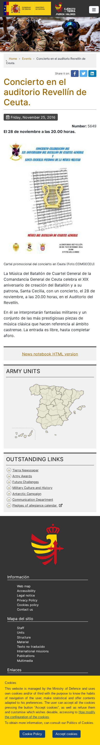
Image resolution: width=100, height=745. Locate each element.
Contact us (25, 609)
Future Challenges (25, 482)
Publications (26, 656)
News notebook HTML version (50, 354)
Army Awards (22, 476)
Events (26, 58)
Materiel (23, 642)
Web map (24, 586)
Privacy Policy (27, 600)
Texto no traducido (31, 646)
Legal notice (26, 595)
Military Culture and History (32, 488)
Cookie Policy (32, 734)
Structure (24, 637)
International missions (33, 651)
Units (21, 632)
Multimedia (25, 661)
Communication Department (32, 499)
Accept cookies (66, 734)
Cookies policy (28, 605)
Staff (20, 628)
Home (13, 58)
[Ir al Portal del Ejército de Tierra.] (50, 33)
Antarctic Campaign (26, 494)
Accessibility (26, 591)
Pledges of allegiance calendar (35, 505)
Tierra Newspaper (25, 470)
